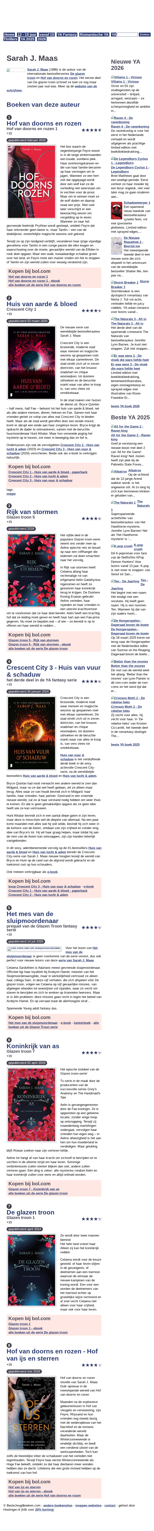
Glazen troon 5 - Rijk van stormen (33, 640)
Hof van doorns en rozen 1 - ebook (34, 281)
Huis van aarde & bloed (42, 303)
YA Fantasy (67, 35)
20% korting (44, 1509)
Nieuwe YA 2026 (125, 64)
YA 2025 (27, 39)
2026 (42, 39)
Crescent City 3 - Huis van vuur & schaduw (40, 480)
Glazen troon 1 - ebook (25, 1328)
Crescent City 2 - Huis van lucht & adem (38, 476)
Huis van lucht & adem (79, 776)
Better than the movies (128, 666)
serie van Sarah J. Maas (76, 960)
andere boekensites (57, 1505)
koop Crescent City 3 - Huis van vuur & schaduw (44, 886)
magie (11, 494)
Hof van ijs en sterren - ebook (30, 1491)
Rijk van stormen (32, 511)
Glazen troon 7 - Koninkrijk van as (33, 1189)
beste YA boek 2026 (125, 406)
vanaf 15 (46, 35)
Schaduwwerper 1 (137, 202)
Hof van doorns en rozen (59, 78)
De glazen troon (30, 1212)
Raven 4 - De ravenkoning (130, 126)
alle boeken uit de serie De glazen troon (38, 648)
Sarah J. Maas (37, 69)
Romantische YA (94, 35)
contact (110, 1505)
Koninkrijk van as (33, 1046)
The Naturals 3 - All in (127, 323)
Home (9, 35)
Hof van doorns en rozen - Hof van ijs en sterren (52, 1355)
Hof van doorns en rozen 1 (28, 276)
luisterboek (82, 1023)
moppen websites (88, 1505)
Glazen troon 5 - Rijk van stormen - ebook (39, 644)
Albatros (134, 470)
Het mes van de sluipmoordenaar (32, 917)
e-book (52, 872)
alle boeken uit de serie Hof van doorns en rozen (44, 285)
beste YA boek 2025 (125, 744)
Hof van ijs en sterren (24, 1487)
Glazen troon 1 (19, 1324)
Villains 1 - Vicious (125, 81)
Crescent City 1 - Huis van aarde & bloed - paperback (47, 472)
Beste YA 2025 (130, 417)
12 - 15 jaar (27, 35)
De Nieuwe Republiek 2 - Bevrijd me (133, 242)
